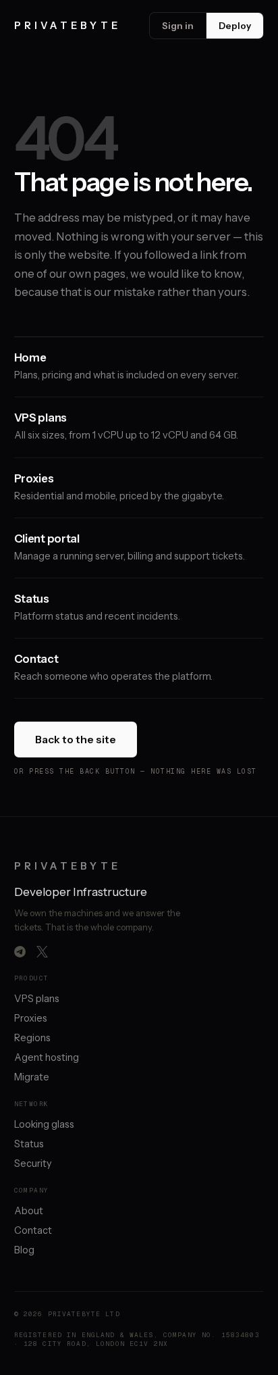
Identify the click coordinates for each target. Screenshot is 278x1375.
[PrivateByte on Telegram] (20, 951)
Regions (32, 1038)
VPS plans (36, 999)
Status (29, 1144)
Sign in (178, 25)
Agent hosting (46, 1057)
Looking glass (44, 1124)
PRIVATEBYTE (67, 26)
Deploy (235, 25)
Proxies (30, 1018)
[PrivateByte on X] (42, 951)
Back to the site (75, 739)
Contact (33, 1230)
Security (33, 1163)
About (28, 1211)
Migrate (31, 1077)
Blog (24, 1250)
